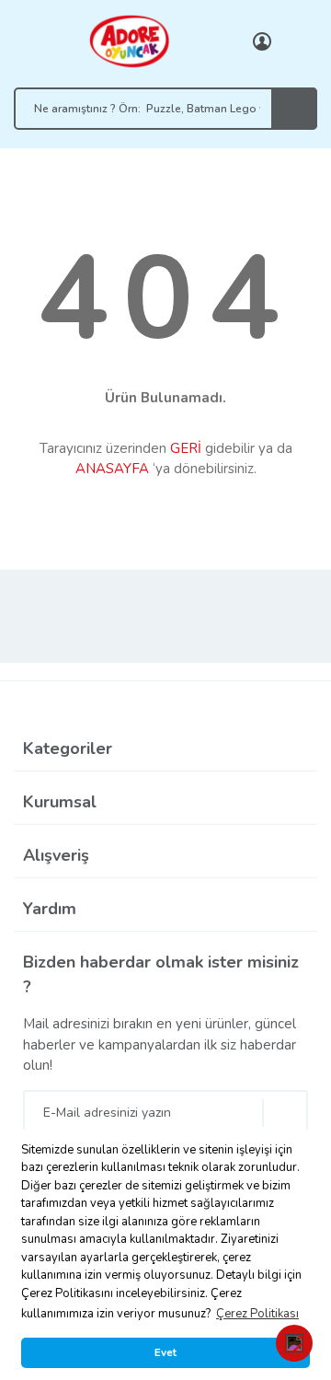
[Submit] (285, 1113)
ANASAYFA (112, 468)
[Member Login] (262, 41)
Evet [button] (165, 1352)
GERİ (185, 448)
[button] (294, 1343)
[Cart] (298, 41)
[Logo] (128, 40)
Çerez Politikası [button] (257, 1313)
